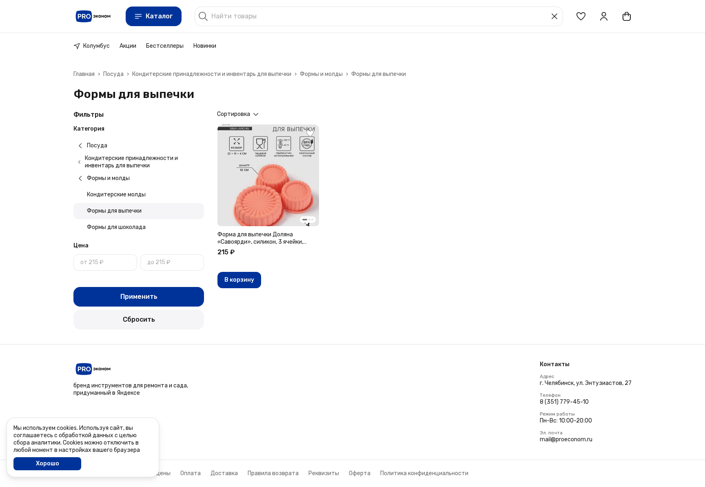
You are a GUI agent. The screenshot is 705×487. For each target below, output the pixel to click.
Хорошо (47, 463)
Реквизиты (323, 473)
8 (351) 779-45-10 (564, 401)
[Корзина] (627, 16)
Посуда (113, 74)
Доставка (224, 473)
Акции (128, 45)
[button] (581, 16)
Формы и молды (321, 74)
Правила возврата (273, 473)
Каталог (159, 16)
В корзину (239, 279)
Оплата (190, 473)
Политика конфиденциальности (424, 473)
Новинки (204, 45)
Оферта (359, 473)
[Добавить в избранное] (310, 133)
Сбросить (139, 319)
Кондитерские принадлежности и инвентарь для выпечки (211, 74)
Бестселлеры (165, 45)
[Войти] (604, 16)
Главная (84, 74)
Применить (138, 296)
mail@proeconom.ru (566, 439)
